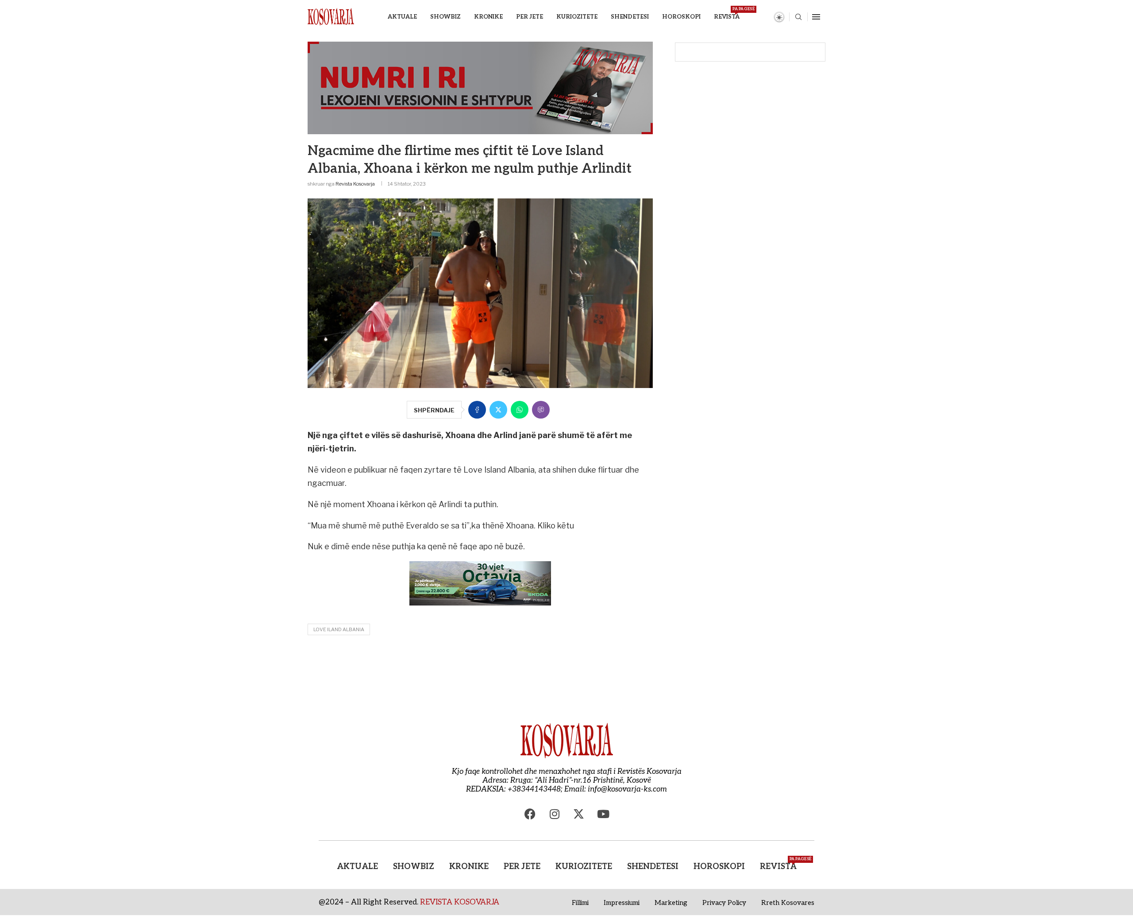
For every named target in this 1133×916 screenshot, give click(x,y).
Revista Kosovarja (355, 184)
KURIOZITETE (576, 16)
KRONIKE (488, 16)
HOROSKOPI (681, 16)
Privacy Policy (724, 903)
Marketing (671, 903)
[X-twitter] (579, 814)
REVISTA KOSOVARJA (459, 902)
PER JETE (529, 16)
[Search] (798, 17)
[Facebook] (530, 814)
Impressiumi (622, 903)
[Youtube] (603, 814)
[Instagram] (554, 814)
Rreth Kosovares (787, 903)
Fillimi (580, 903)
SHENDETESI (630, 16)
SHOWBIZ (445, 16)
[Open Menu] (816, 17)
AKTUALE (402, 16)
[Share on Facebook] (477, 410)
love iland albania (338, 629)
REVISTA (727, 13)
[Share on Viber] (541, 410)
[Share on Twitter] (498, 410)
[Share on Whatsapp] (519, 410)
